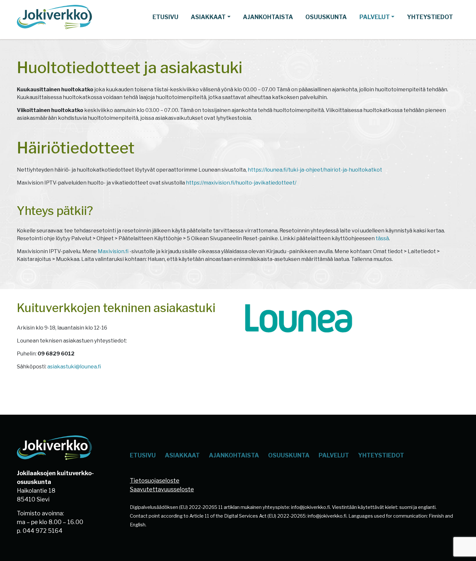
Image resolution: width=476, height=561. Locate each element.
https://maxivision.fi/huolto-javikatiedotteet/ (241, 183)
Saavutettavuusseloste (162, 489)
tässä (382, 238)
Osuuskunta (326, 17)
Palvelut (374, 17)
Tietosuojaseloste (154, 480)
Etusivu (165, 17)
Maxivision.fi (113, 251)
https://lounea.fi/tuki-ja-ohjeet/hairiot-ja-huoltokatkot (315, 170)
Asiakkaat (208, 17)
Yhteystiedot (430, 17)
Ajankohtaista (268, 17)
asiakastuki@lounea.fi (74, 367)
